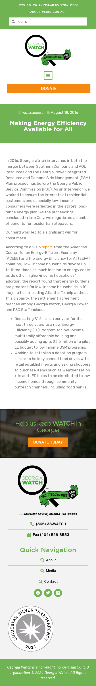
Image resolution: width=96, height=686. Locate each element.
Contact (59, 11)
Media (46, 11)
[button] (48, 75)
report (47, 247)
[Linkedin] (58, 593)
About (35, 11)
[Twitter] (48, 593)
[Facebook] (38, 593)
